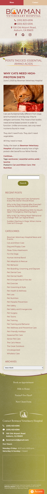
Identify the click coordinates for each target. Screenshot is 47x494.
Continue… (8, 156)
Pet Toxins (11, 317)
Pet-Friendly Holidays (16, 331)
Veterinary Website (9, 486)
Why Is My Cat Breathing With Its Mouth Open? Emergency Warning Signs (25, 211)
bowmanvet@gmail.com (17, 440)
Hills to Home (23, 389)
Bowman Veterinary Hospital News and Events (24, 238)
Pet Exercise (12, 283)
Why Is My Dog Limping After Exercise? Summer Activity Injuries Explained (24, 205)
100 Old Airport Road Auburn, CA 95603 (15, 434)
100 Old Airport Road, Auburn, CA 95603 (24, 29)
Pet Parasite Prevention (17, 302)
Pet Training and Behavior (18, 324)
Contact (35, 3)
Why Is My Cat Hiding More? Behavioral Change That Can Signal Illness (24, 217)
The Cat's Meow (14, 343)
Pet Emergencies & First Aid (19, 280)
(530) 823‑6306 (24, 20)
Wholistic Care (13, 354)
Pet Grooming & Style (16, 287)
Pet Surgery (12, 313)
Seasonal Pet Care (15, 335)
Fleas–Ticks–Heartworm (17, 250)
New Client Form (23, 402)
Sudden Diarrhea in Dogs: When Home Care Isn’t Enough (24, 222)
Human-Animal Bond (16, 258)
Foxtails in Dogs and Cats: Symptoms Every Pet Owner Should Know (23, 200)
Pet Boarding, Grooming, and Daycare (23, 269)
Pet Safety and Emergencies (19, 309)
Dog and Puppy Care (16, 247)
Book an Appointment (23, 382)
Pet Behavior (12, 265)
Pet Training (12, 320)
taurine (6, 162)
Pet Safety (11, 306)
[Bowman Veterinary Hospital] (23, 13)
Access (39, 491)
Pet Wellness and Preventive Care (22, 328)
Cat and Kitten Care (22, 165)
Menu (12, 3)
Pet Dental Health (15, 276)
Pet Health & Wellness (16, 291)
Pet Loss (10, 295)
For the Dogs (12, 254)
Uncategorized (13, 350)
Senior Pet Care (14, 339)
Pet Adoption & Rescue (17, 261)
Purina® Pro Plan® (23, 395)
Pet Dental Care (14, 272)
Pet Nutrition (12, 298)
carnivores (13, 159)
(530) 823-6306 (25, 24)
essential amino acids (29, 159)
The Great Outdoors (15, 346)
